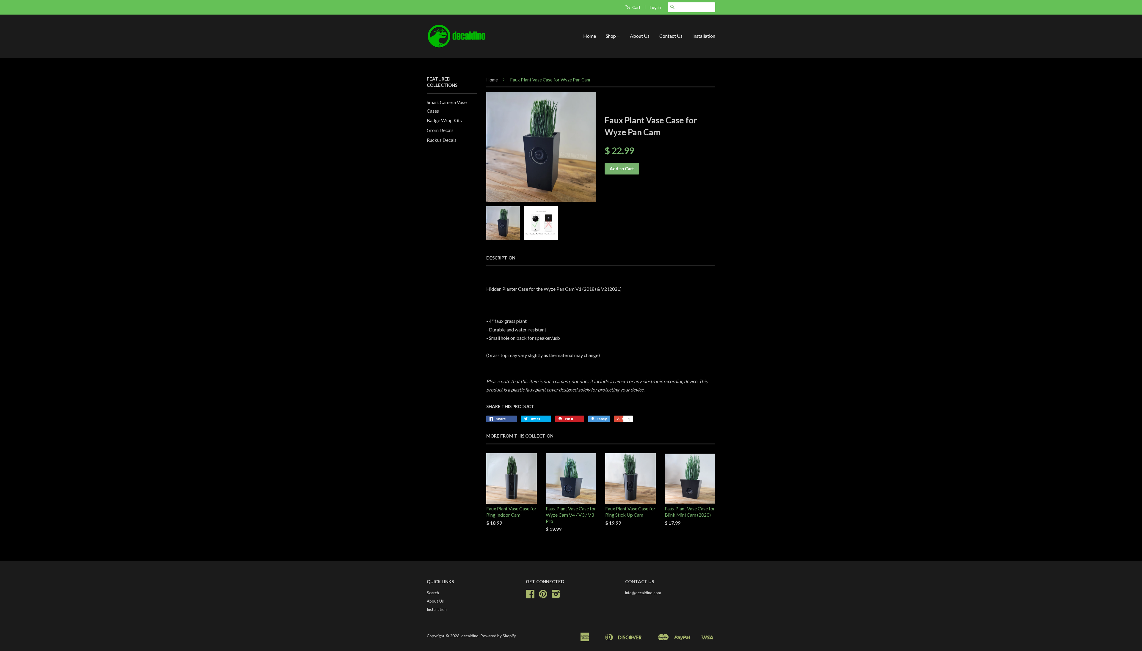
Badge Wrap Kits (444, 120)
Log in (655, 7)
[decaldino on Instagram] (556, 596)
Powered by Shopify (498, 635)
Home (589, 36)
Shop (611, 36)
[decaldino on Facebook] (530, 596)
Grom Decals (440, 130)
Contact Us (671, 36)
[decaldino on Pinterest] (543, 596)
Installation (703, 36)
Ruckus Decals (442, 140)
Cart (636, 7)
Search (433, 592)
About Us (640, 36)
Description (500, 257)
